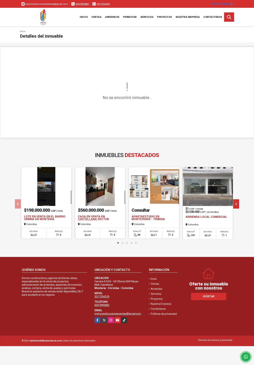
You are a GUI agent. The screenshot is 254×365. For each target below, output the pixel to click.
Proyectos (164, 17)
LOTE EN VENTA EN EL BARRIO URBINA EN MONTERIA (44, 218)
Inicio (84, 17)
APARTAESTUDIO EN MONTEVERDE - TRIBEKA (148, 218)
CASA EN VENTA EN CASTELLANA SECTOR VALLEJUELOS (93, 219)
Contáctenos (212, 17)
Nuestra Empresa (188, 17)
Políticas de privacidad (164, 313)
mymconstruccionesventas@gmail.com (117, 313)
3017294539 (103, 4)
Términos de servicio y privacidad (215, 340)
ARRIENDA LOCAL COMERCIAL (206, 217)
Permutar (130, 17)
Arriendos (112, 17)
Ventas (96, 17)
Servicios (147, 17)
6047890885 (82, 4)
